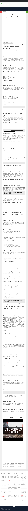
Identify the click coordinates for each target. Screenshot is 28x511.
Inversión (4, 11)
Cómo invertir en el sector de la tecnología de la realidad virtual (6, 464)
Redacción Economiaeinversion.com (8, 18)
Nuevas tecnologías (10, 9)
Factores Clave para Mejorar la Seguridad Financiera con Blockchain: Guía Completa (23, 498)
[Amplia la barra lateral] (1, 12)
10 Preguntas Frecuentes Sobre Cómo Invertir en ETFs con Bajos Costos (21, 464)
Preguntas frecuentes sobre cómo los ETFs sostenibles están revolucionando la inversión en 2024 (17, 495)
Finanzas (22, 495)
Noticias (7, 9)
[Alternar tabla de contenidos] (11, 42)
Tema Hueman (8, 509)
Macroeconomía (3, 496)
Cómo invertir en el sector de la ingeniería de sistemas (13, 464)
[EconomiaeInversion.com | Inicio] (6, 4)
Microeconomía (3, 9)
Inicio (10, 505)
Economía (9, 480)
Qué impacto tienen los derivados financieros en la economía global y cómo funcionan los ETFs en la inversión (24, 492)
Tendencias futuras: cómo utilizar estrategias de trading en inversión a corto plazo (17, 477)
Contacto (15, 9)
